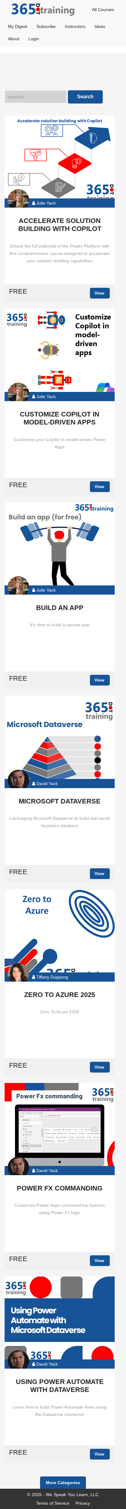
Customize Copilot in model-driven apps (59, 418)
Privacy (83, 1503)
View (99, 293)
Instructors (75, 26)
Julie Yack (45, 203)
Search (85, 96)
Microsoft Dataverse (60, 801)
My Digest (17, 26)
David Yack (46, 783)
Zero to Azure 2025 (59, 995)
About (13, 38)
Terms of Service (52, 1503)
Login (33, 38)
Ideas (99, 26)
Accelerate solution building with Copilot (59, 225)
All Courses (103, 9)
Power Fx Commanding (59, 1188)
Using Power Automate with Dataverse (60, 1386)
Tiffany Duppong (51, 977)
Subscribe (46, 26)
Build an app (59, 608)
